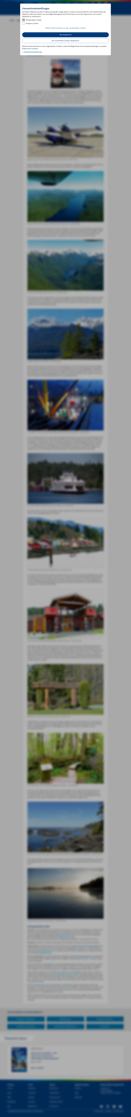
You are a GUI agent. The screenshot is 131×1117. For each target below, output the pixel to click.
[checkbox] (65, 20)
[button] (65, 29)
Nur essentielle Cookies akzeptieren (65, 41)
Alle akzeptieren (65, 35)
